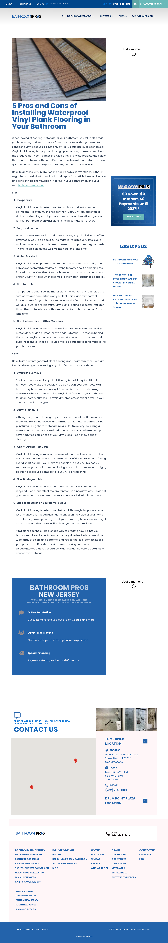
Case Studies (119, 863)
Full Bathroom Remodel (77, 16)
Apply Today (134, 216)
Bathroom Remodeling (30, 850)
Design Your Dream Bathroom (69, 859)
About (9, 4)
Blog (55, 868)
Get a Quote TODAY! (151, 3)
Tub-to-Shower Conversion (32, 868)
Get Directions (114, 762)
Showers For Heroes (124, 877)
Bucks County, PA (25, 909)
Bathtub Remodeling (27, 859)
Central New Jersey (26, 900)
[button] (31, 787)
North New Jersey (25, 895)
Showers (105, 16)
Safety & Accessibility (28, 881)
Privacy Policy (42, 929)
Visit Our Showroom (64, 863)
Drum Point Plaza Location (120, 800)
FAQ (141, 859)
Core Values (119, 859)
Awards (95, 863)
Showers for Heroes (59, 3)
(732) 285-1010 (116, 790)
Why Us (40, 4)
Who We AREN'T (99, 868)
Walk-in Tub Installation (29, 872)
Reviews (95, 859)
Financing (145, 854)
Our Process (119, 854)
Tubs (122, 16)
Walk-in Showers (25, 877)
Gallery (56, 854)
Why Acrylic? (119, 872)
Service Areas (24, 891)
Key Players (118, 868)
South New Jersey (25, 904)
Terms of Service (25, 929)
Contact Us (25, 4)
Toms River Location (114, 741)
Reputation (97, 854)
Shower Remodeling (26, 863)
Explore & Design (142, 16)
